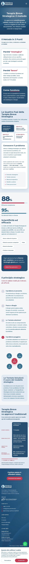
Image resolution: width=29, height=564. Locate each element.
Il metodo (3, 520)
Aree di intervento (5, 522)
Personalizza (7, 560)
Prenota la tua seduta (14, 478)
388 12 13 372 (6, 506)
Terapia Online (4, 524)
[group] (15, 440)
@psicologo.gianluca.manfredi (11, 510)
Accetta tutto (21, 560)
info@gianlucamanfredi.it (9, 508)
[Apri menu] (26, 3)
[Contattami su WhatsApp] (25, 544)
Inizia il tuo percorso (11, 267)
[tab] (7, 128)
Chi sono (3, 517)
